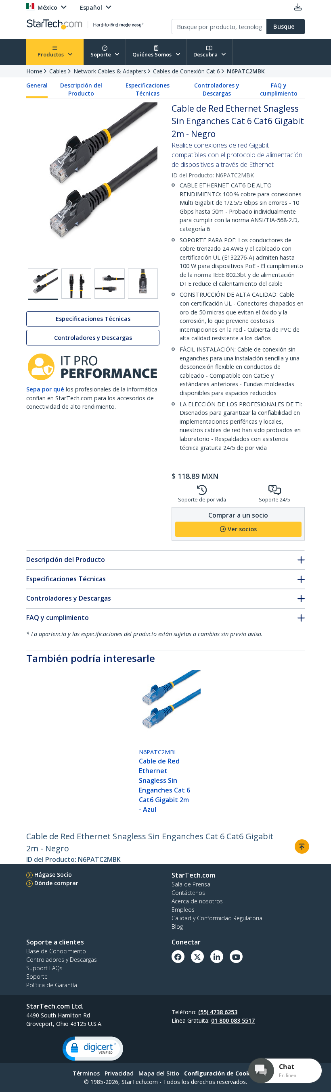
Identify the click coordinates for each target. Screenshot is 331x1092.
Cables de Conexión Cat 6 (186, 71)
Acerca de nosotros (197, 901)
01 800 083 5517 (233, 1020)
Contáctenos (188, 892)
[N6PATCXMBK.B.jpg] (109, 283)
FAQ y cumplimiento (278, 89)
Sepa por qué (45, 389)
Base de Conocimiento (56, 951)
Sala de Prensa (191, 884)
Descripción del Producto (81, 89)
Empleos (183, 909)
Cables (58, 71)
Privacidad (119, 1073)
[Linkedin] (216, 956)
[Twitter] (197, 956)
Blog (177, 926)
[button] (93, 1048)
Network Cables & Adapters (109, 71)
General (37, 85)
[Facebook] (178, 956)
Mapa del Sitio (158, 1073)
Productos (51, 54)
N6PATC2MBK (246, 71)
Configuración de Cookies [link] (221, 1073)
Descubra (206, 54)
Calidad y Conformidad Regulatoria (217, 918)
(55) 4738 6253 (217, 1012)
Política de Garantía (51, 985)
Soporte (101, 54)
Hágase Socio (53, 874)
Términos (86, 1073)
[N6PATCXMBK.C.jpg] (143, 283)
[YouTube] (236, 956)
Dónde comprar (56, 883)
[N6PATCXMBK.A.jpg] (76, 283)
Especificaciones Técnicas (148, 89)
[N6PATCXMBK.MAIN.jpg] (43, 284)
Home (34, 71)
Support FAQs (44, 968)
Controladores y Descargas (216, 89)
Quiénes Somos (152, 54)
